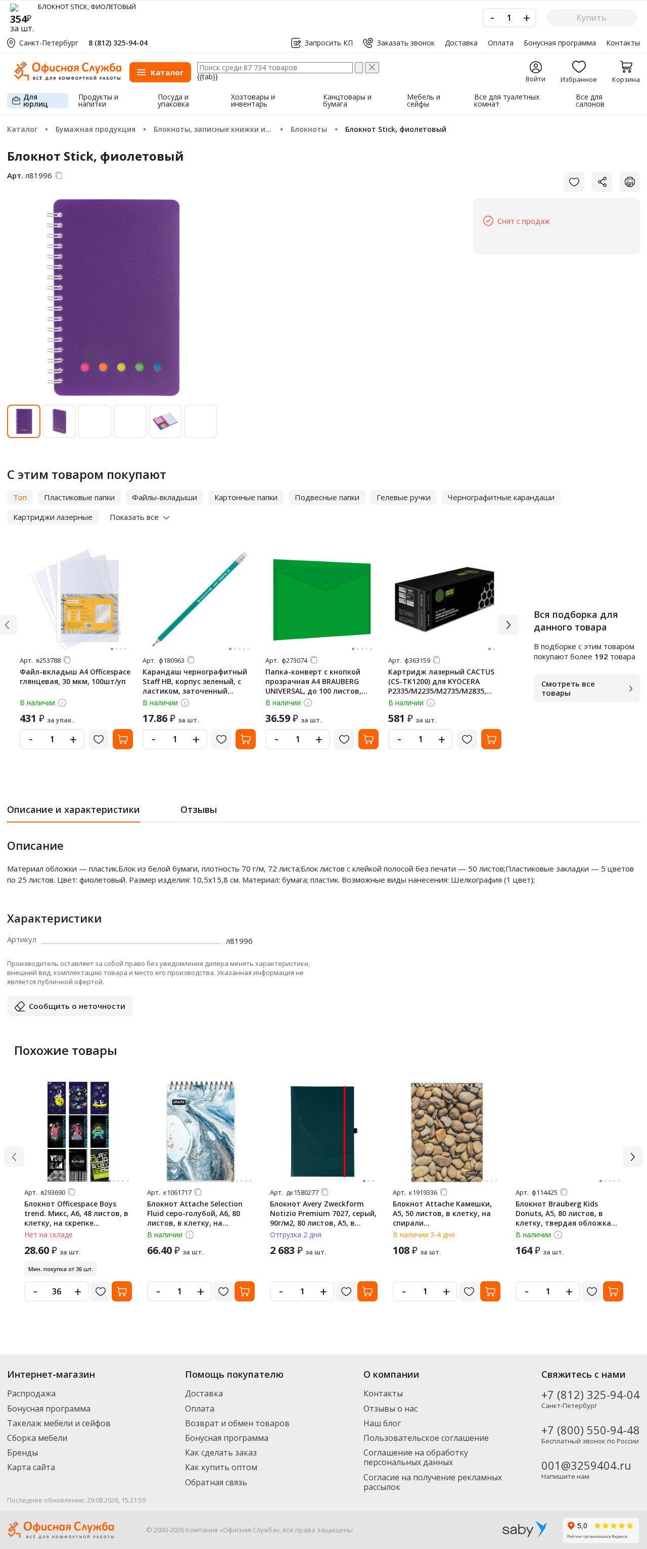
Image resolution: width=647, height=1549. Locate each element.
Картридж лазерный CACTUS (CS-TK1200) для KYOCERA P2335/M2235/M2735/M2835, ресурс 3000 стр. (441, 686)
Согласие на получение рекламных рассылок (432, 1482)
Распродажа (31, 1393)
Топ (20, 497)
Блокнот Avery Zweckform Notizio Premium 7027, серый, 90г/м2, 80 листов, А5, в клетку (323, 1218)
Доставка (461, 42)
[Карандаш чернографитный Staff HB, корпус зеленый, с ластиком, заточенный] (199, 599)
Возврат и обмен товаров (237, 1423)
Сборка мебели (37, 1437)
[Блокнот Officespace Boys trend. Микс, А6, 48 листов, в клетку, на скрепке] (78, 1131)
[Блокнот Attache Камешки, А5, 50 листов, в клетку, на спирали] (446, 1131)
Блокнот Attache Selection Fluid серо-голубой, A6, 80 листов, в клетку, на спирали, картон (195, 1218)
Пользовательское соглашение (426, 1437)
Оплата (501, 42)
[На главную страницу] (67, 78)
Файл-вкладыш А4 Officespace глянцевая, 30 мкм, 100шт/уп (75, 676)
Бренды (22, 1452)
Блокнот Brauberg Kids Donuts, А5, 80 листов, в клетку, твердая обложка (563, 1213)
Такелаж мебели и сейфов (59, 1423)
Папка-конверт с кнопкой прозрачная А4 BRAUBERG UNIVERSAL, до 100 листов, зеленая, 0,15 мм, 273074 (313, 686)
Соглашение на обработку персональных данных (415, 1457)
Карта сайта (31, 1467)
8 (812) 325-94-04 (118, 42)
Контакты (623, 42)
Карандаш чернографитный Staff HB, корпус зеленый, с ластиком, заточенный (195, 681)
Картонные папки (246, 497)
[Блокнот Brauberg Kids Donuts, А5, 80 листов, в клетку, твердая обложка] (569, 1131)
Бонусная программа (560, 42)
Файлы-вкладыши (164, 497)
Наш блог (382, 1423)
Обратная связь (216, 1482)
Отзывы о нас (390, 1408)
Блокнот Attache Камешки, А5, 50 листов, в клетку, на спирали (442, 1213)
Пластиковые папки (79, 497)
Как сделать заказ (221, 1452)
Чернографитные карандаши (501, 497)
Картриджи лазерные (53, 517)
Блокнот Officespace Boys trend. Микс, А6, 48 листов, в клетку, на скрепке (76, 1213)
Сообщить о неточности (77, 1006)
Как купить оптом (221, 1467)
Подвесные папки (327, 497)
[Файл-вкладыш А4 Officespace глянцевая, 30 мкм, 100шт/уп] (76, 599)
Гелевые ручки (404, 497)
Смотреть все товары (568, 688)
